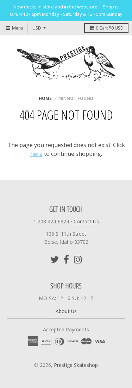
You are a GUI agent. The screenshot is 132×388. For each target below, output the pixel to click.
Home (45, 98)
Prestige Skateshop (76, 365)
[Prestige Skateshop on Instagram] (78, 259)
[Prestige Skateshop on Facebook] (66, 259)
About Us (66, 311)
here (36, 154)
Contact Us (86, 221)
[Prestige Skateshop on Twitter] (54, 259)
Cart (110, 28)
